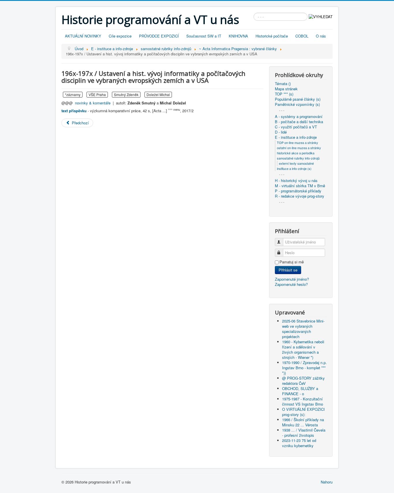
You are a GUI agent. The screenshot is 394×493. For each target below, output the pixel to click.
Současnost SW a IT (203, 36)
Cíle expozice (120, 36)
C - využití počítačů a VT (296, 127)
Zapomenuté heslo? (291, 284)
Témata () (283, 83)
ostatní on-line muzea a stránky (299, 147)
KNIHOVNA (238, 36)
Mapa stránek (286, 88)
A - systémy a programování (298, 116)
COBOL (301, 36)
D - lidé (281, 132)
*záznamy (72, 94)
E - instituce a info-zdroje (296, 137)
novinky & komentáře (92, 103)
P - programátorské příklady (298, 191)
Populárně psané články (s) (297, 99)
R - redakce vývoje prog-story (299, 196)
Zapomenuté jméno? (292, 279)
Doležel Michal (158, 94)
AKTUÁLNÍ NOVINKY (83, 36)
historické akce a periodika (295, 153)
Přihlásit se (288, 270)
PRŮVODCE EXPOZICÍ (159, 36)
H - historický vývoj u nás (296, 180)
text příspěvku (74, 110)
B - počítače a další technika (299, 121)
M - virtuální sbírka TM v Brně (300, 185)
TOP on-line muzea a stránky (297, 142)
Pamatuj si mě (291, 262)
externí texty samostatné (296, 163)
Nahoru (327, 482)
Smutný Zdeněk (126, 94)
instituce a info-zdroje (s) (294, 168)
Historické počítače (272, 36)
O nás (321, 36)
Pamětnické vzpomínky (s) (297, 104)
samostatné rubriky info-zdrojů (298, 158)
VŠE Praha (97, 94)
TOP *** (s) (284, 94)
